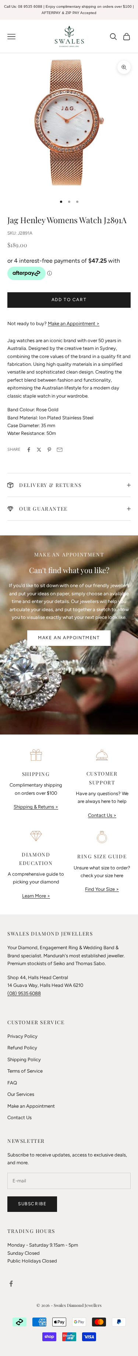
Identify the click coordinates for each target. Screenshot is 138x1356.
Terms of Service (25, 1071)
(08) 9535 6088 (24, 993)
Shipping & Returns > (36, 807)
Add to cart (69, 299)
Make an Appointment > (73, 323)
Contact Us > (102, 815)
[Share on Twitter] (39, 450)
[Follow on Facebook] (11, 1283)
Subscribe (32, 1203)
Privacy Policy (22, 1036)
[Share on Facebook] (29, 450)
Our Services (20, 1094)
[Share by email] (60, 450)
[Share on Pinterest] (49, 450)
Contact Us (19, 1117)
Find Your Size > (102, 889)
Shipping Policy (24, 1059)
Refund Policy (22, 1047)
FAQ (12, 1083)
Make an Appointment (69, 637)
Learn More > (36, 896)
